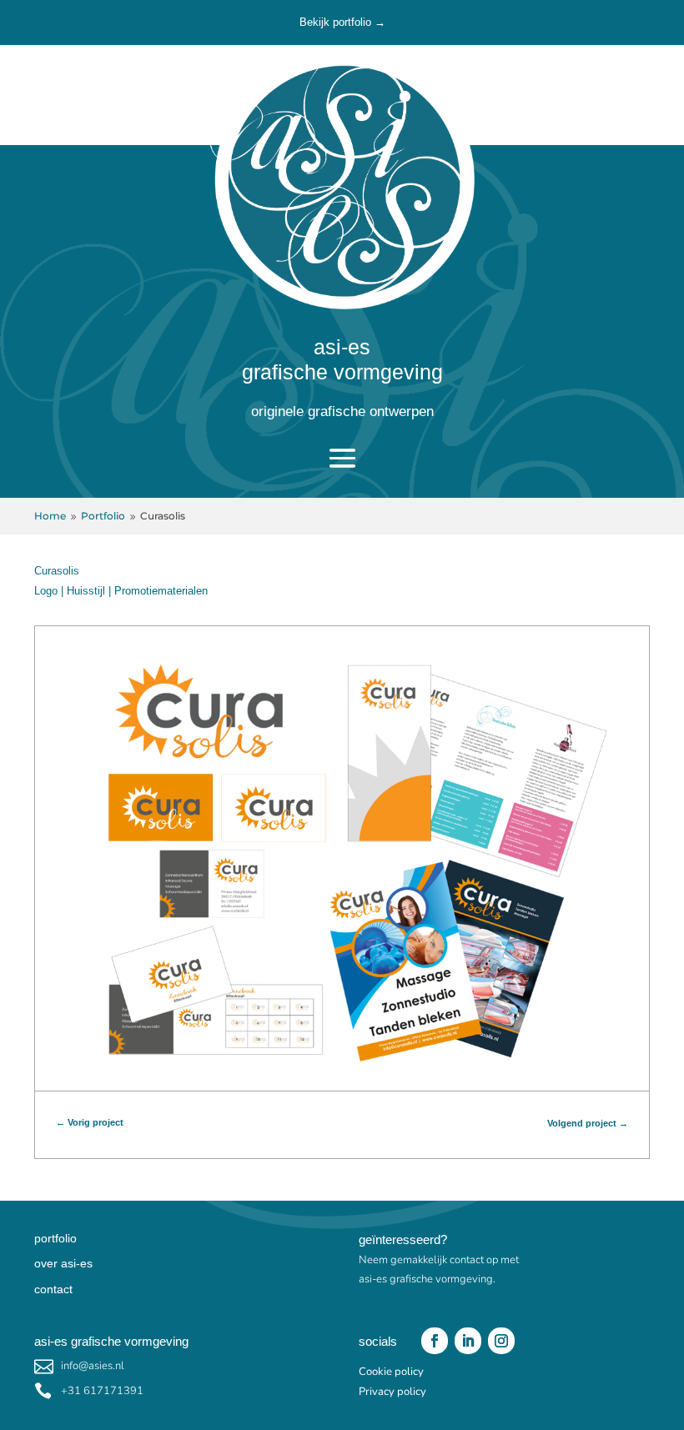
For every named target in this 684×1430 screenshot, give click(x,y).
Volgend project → (587, 1123)
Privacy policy (392, 1391)
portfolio (55, 1238)
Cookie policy (391, 1371)
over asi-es (63, 1263)
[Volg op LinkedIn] (468, 1340)
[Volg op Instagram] (501, 1340)
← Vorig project (89, 1122)
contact (53, 1289)
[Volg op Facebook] (434, 1340)
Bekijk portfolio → (342, 22)
